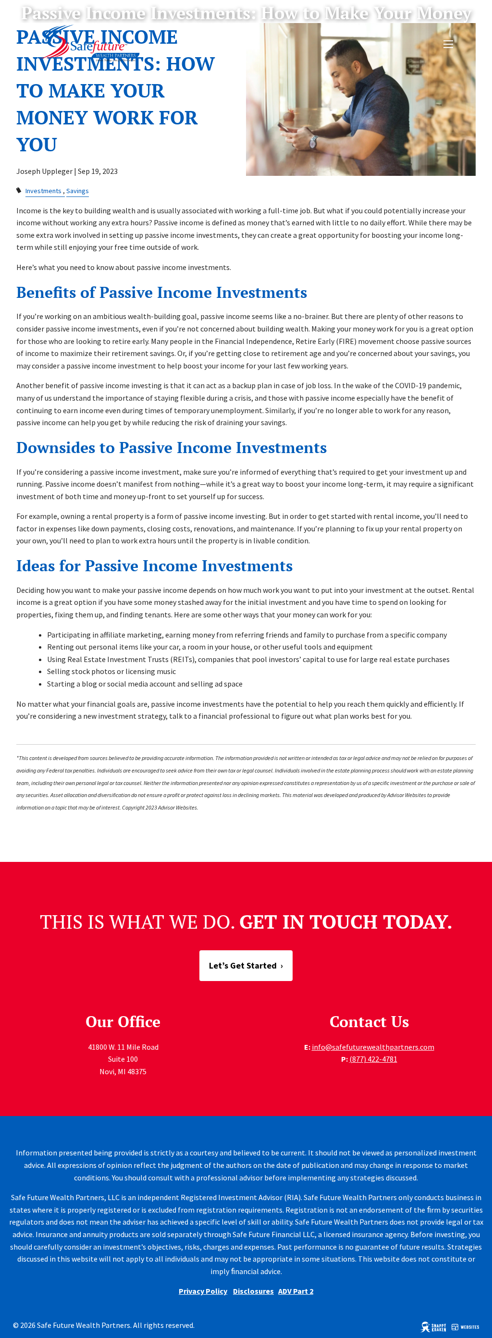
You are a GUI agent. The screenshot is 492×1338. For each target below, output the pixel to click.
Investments (43, 190)
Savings (77, 190)
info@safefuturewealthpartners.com (373, 1047)
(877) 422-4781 (373, 1059)
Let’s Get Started (246, 965)
